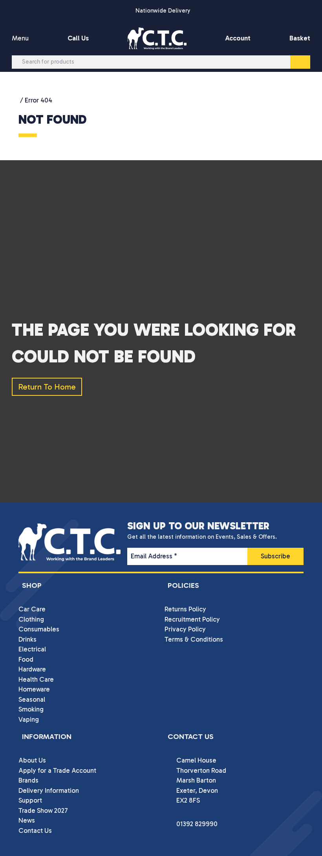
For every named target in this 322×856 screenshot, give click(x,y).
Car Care (32, 609)
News (26, 820)
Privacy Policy (185, 629)
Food (25, 659)
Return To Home (47, 386)
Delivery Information (48, 790)
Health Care (36, 679)
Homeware (34, 689)
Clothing (31, 619)
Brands (28, 780)
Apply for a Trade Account (57, 770)
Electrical (32, 649)
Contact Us (35, 830)
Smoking (31, 709)
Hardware (32, 669)
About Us (32, 760)
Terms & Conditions (194, 639)
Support (30, 800)
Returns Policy (185, 609)
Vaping (28, 719)
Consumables (38, 629)
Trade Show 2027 (43, 810)
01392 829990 (197, 824)
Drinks (27, 639)
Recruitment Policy (192, 619)
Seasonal (31, 699)
